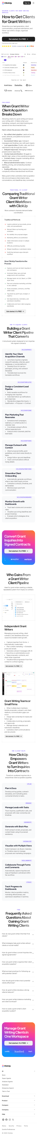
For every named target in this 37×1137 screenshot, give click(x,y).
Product (4, 1100)
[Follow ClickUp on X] (13, 1119)
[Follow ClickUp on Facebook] (6, 1119)
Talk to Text (6, 1091)
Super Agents (6, 1078)
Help (3, 1114)
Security (11, 1126)
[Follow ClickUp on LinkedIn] (3, 1119)
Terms (26, 1126)
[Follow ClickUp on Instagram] (9, 1119)
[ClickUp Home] (7, 2)
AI (2, 1071)
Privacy (18, 1126)
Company (5, 1109)
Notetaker (5, 1085)
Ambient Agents (7, 1081)
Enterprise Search (8, 1088)
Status (4, 1126)
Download (5, 1096)
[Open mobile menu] (33, 3)
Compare (5, 1105)
